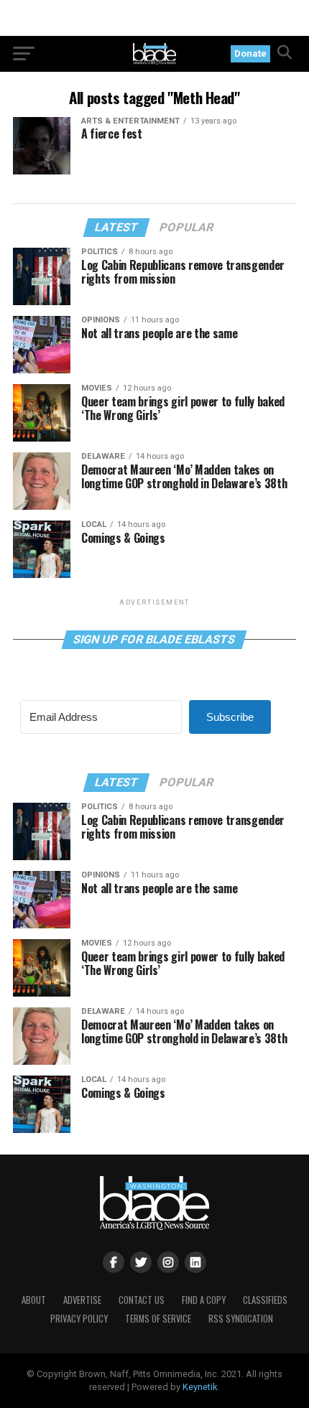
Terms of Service (158, 1318)
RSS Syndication (240, 1318)
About (34, 1300)
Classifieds (265, 1300)
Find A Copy (204, 1300)
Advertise (82, 1300)
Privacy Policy (79, 1318)
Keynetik (200, 1386)
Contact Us (142, 1300)
